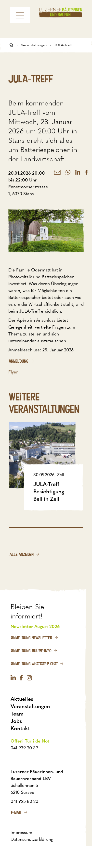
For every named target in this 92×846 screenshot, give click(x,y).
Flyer (13, 372)
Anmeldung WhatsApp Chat (34, 663)
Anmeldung (18, 361)
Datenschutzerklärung (32, 839)
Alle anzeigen (22, 554)
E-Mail (16, 812)
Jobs (16, 721)
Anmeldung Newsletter (31, 637)
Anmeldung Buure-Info (31, 650)
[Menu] (20, 15)
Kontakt (20, 728)
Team (17, 713)
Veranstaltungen (34, 45)
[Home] (60, 12)
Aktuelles (22, 699)
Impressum (21, 832)
